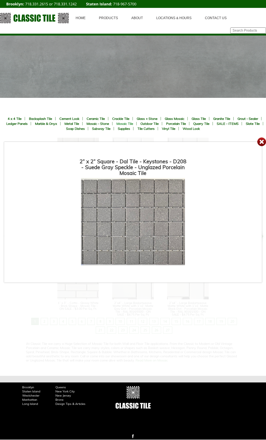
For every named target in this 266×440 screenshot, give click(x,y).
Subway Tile (101, 128)
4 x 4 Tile (15, 118)
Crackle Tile (120, 118)
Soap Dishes (75, 128)
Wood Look (191, 128)
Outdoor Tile (149, 123)
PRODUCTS (108, 18)
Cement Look (69, 118)
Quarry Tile (201, 123)
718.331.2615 (36, 3)
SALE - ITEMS (228, 123)
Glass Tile (199, 118)
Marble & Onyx (46, 123)
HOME (81, 18)
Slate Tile (253, 123)
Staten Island (31, 391)
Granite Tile (221, 118)
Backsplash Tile (40, 118)
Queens (60, 387)
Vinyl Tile (168, 128)
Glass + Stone (147, 118)
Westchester (30, 395)
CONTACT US (216, 18)
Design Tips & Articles (70, 404)
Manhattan (29, 400)
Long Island (30, 404)
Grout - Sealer (248, 118)
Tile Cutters (146, 128)
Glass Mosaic (174, 118)
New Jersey (63, 395)
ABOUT (137, 18)
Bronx (59, 400)
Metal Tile (71, 123)
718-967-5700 (124, 3)
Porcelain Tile (176, 123)
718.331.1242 (65, 3)
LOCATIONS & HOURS (174, 18)
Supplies (124, 128)
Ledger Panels (17, 123)
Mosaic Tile (124, 123)
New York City (65, 391)
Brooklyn (28, 387)
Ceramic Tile (96, 118)
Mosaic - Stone (97, 123)
